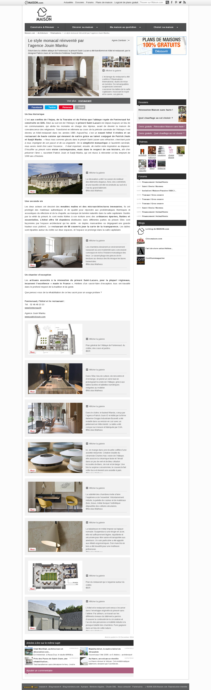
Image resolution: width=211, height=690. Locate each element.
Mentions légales (97, 687)
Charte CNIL (111, 687)
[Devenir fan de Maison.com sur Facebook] (171, 2)
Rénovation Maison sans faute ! (155, 110)
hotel (181, 155)
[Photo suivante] (81, 76)
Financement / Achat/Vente (155, 182)
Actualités (68, 2)
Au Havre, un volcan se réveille (104, 658)
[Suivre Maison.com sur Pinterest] (176, 2)
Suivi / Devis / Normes (152, 186)
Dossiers (79, 2)
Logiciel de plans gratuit (126, 2)
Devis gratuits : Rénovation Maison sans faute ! (162, 126)
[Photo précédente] (45, 76)
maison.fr (43, 687)
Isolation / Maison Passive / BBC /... (159, 191)
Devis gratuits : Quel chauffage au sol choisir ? (161, 133)
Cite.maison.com (154, 239)
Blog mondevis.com (71, 687)
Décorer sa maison (82, 27)
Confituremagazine (155, 258)
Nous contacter (124, 687)
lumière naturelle (142, 169)
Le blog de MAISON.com (157, 229)
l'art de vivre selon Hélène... (159, 248)
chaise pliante (171, 156)
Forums (90, 2)
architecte (142, 155)
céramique (162, 155)
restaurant (84, 100)
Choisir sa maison (163, 27)
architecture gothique (153, 156)
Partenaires (137, 687)
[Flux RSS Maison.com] (184, 2)
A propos (84, 687)
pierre (152, 168)
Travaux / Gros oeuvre (153, 195)
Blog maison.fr (55, 687)
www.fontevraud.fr (33, 308)
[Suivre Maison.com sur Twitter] (180, 2)
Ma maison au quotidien (123, 27)
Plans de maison (104, 2)
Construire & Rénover (42, 27)
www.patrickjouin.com (35, 316)
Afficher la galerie (113, 70)
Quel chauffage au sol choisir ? (155, 118)
